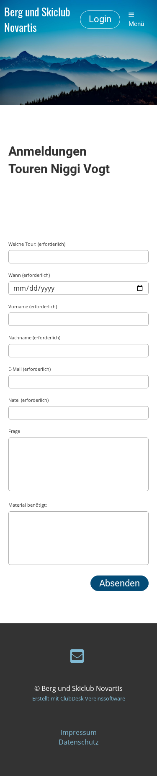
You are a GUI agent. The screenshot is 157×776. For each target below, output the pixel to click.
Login (100, 19)
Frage (14, 431)
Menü (136, 24)
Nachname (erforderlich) (34, 337)
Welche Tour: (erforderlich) (36, 244)
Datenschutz (78, 742)
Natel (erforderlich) (28, 400)
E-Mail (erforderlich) (29, 369)
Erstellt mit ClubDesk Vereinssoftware (78, 698)
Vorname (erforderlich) (32, 306)
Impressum (79, 732)
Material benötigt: (27, 505)
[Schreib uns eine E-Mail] (77, 657)
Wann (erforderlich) (29, 275)
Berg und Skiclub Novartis (37, 19)
